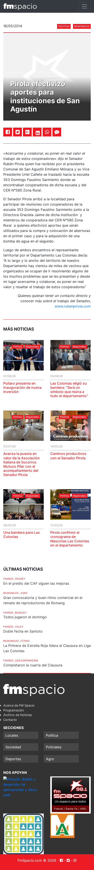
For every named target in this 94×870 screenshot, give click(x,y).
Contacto (10, 720)
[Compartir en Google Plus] (27, 132)
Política (64, 26)
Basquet (21, 612)
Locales (11, 735)
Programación (13, 710)
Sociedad (13, 747)
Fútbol (25, 640)
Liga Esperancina (26, 660)
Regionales (81, 26)
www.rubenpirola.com (73, 306)
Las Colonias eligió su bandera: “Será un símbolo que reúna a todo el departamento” (69, 389)
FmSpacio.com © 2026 (36, 860)
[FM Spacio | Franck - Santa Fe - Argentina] (20, 6)
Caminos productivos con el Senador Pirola (68, 455)
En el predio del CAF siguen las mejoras (36, 583)
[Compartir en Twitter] (18, 132)
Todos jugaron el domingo (25, 617)
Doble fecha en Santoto (23, 631)
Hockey (20, 578)
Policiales (53, 747)
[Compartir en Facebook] (8, 132)
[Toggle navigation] (84, 6)
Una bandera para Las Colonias (21, 534)
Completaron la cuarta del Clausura (32, 665)
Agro (24, 593)
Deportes (13, 759)
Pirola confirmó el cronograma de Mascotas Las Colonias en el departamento (69, 538)
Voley (19, 626)
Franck (8, 578)
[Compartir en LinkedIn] (38, 133)
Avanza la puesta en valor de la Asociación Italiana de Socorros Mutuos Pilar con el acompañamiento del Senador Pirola (21, 464)
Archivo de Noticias (17, 715)
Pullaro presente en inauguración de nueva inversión (22, 387)
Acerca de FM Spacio (19, 705)
